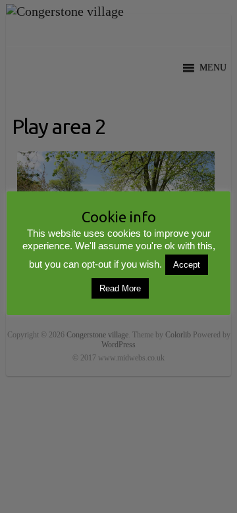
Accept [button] (186, 265)
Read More (120, 288)
